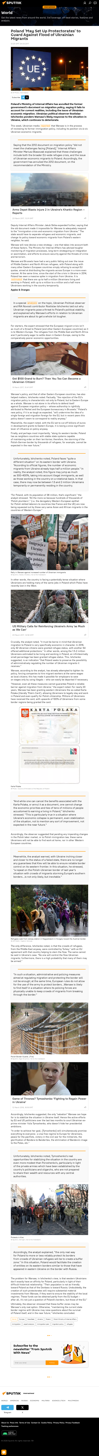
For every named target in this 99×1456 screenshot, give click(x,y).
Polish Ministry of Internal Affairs (65, 1319)
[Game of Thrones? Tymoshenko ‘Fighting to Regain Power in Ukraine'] (49, 1078)
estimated (16, 279)
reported (45, 125)
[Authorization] (84, 2)
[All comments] (3, 1452)
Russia (24, 1400)
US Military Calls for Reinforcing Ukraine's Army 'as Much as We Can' (48, 628)
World (14, 1319)
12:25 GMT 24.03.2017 (20, 44)
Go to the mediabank (38, 575)
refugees (70, 1324)
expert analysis (29, 1324)
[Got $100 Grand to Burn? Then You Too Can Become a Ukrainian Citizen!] (49, 358)
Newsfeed (30, 1319)
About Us (5, 1423)
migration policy (58, 1324)
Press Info (14, 1423)
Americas (14, 1400)
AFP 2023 (16, 941)
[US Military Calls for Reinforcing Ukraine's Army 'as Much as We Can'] (49, 606)
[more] (85, 218)
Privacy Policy (58, 1423)
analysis (32, 302)
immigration (16, 1324)
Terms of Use (24, 1423)
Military (46, 1400)
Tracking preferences (9, 1426)
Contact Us (35, 1423)
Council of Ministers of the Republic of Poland (33, 789)
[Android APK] (9, 1433)
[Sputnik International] (12, 5)
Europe (21, 1319)
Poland (48, 1319)
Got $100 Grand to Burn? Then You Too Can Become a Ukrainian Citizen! (46, 380)
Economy (34, 1400)
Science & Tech (58, 1400)
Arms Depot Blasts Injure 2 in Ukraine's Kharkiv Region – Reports (48, 211)
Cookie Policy (46, 1423)
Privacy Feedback (72, 1423)
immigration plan (43, 1324)
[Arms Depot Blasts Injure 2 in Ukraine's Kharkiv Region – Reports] (49, 189)
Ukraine (40, 1319)
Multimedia (73, 1400)
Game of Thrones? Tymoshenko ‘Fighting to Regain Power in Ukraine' (49, 1100)
